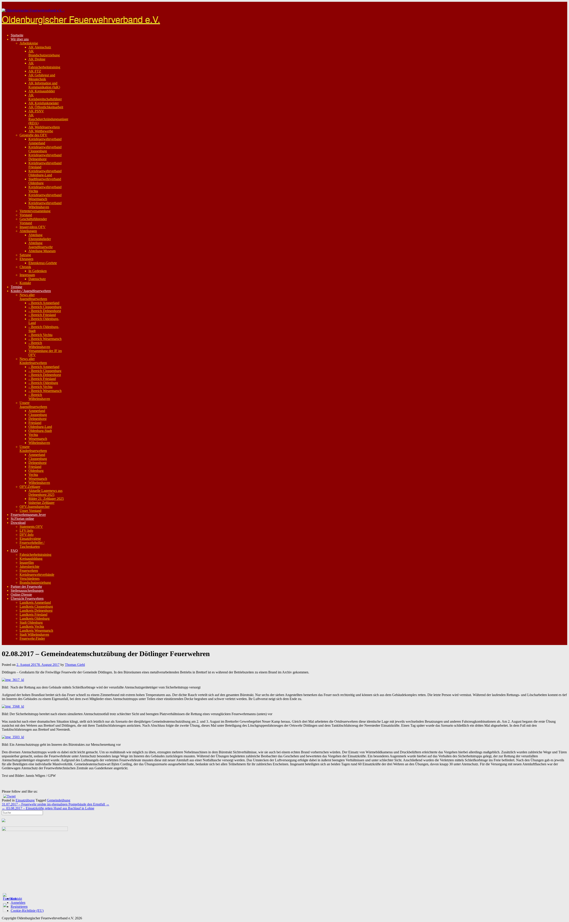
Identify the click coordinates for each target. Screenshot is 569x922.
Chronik (25, 267)
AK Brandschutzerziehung (44, 53)
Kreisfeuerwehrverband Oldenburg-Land (45, 173)
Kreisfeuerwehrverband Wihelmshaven (45, 205)
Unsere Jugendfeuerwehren (33, 405)
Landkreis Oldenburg (35, 618)
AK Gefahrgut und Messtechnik (41, 77)
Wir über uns (20, 39)
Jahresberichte (29, 566)
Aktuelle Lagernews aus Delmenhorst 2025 (45, 493)
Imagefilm (27, 562)
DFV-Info (27, 534)
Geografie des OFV (33, 135)
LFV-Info (26, 530)
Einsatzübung (25, 800)
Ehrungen (26, 259)
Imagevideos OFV (33, 227)
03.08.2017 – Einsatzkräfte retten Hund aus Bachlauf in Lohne (48, 808)
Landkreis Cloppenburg (36, 606)
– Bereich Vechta (40, 335)
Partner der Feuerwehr (26, 586)
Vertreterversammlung (35, 211)
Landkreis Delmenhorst (36, 610)
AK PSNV (36, 111)
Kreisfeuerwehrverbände (37, 574)
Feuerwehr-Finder (32, 638)
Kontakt (25, 283)
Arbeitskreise (29, 43)
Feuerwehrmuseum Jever (28, 514)
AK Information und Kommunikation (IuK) (44, 85)
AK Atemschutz (39, 47)
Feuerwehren (29, 570)
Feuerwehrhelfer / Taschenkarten (32, 544)
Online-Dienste (21, 594)
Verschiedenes (30, 578)
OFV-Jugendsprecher (35, 506)
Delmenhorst (37, 419)
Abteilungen (28, 231)
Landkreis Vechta (32, 626)
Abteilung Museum (42, 251)
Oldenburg (36, 471)
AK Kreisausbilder (41, 91)
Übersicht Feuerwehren (27, 598)
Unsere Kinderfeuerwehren (33, 449)
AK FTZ (34, 71)
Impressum (27, 275)
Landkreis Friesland (33, 614)
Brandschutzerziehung (35, 582)
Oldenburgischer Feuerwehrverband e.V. (81, 18)
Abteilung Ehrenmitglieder (39, 237)
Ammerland (36, 411)
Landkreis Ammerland (35, 602)
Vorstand (26, 215)
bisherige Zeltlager (41, 503)
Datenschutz (37, 279)
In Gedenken (37, 271)
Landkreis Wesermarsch (36, 630)
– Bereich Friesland (42, 315)
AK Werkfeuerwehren (44, 127)
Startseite (17, 35)
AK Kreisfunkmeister (43, 103)
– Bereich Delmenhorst (44, 311)
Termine (16, 287)
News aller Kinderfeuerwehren (33, 361)
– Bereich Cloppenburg (44, 307)
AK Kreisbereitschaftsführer (45, 97)
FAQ (14, 550)
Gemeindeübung (58, 800)
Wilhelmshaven (39, 443)
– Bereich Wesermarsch (45, 339)
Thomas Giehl (75, 665)
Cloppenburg (37, 415)
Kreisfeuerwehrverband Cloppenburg (45, 149)
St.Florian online (22, 518)
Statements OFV (31, 526)
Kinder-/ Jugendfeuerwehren (31, 291)
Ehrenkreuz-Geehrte (42, 263)
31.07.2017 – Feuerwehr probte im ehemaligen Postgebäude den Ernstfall (55, 804)
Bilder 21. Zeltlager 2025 (46, 499)
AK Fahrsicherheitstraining (44, 65)
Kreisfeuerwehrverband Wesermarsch (45, 197)
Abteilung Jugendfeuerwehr (40, 245)
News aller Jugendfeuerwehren (33, 297)
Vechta (33, 435)
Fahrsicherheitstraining (35, 554)
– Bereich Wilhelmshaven (39, 345)
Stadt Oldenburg (31, 622)
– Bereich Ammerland (43, 303)
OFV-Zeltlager (30, 487)
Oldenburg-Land (40, 427)
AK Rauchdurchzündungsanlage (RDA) (48, 119)
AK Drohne (36, 59)
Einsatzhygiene (30, 538)
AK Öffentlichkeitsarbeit (45, 107)
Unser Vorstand (30, 510)
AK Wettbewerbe (40, 131)
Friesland (34, 423)
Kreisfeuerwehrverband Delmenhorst (45, 157)
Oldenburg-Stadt (40, 431)
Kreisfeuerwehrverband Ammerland (45, 141)
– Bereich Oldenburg (43, 383)
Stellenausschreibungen (27, 590)
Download (18, 522)
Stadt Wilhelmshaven (34, 634)
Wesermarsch (37, 439)
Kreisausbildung (31, 558)
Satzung (25, 255)
